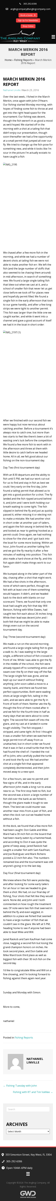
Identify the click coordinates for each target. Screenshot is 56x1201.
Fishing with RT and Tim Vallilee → (33, 1092)
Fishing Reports (23, 60)
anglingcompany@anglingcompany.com (30, 8)
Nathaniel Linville (12, 90)
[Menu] (53, 37)
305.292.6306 (30, 3)
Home (8, 60)
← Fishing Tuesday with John (20, 1085)
